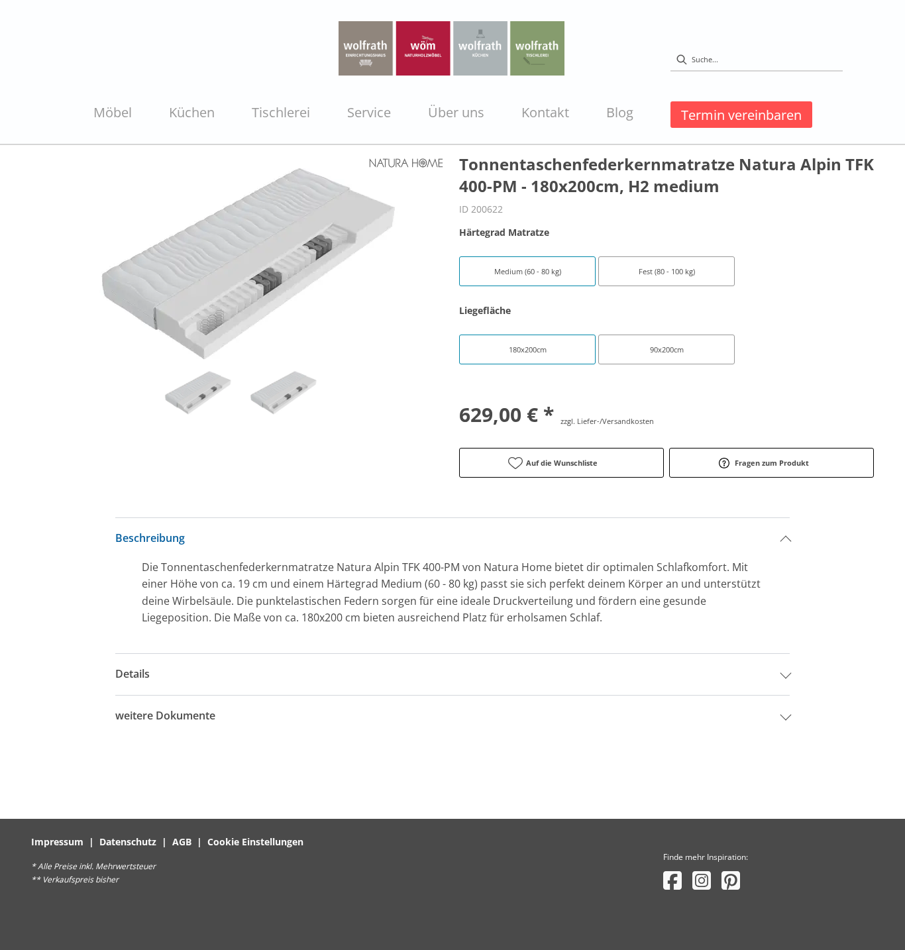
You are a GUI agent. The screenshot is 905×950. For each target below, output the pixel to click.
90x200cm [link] (667, 349)
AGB (181, 841)
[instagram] (701, 880)
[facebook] (672, 880)
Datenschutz (127, 841)
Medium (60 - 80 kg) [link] (527, 271)
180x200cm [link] (528, 349)
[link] (113, 112)
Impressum (57, 841)
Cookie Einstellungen (255, 841)
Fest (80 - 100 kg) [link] (667, 271)
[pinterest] (730, 880)
